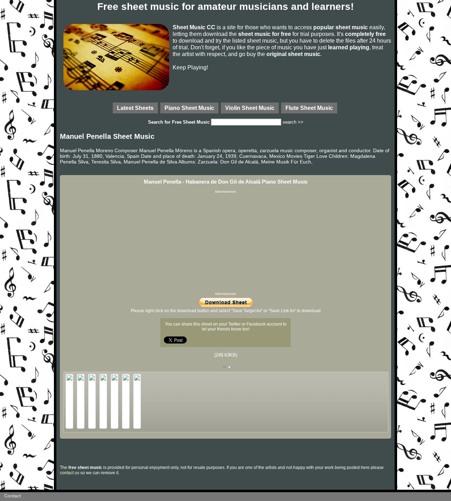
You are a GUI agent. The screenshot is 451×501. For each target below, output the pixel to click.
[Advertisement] (225, 242)
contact (67, 472)
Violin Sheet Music (249, 108)
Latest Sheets (135, 108)
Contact (12, 496)
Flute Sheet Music (309, 108)
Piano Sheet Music (189, 108)
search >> (293, 122)
